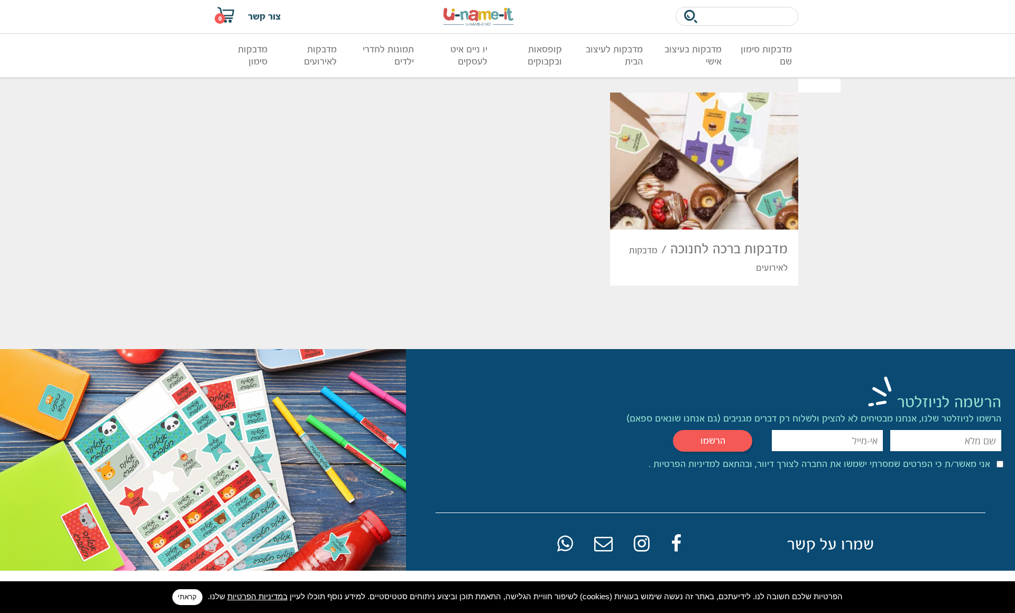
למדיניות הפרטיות (685, 464)
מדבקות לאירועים (320, 55)
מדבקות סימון (252, 55)
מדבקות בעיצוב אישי (693, 55)
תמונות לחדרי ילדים (388, 55)
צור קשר (264, 16)
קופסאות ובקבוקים (545, 55)
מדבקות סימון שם (766, 55)
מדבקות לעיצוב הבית (614, 55)
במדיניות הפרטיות (257, 596)
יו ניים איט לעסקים (468, 55)
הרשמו (712, 440)
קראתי (187, 597)
